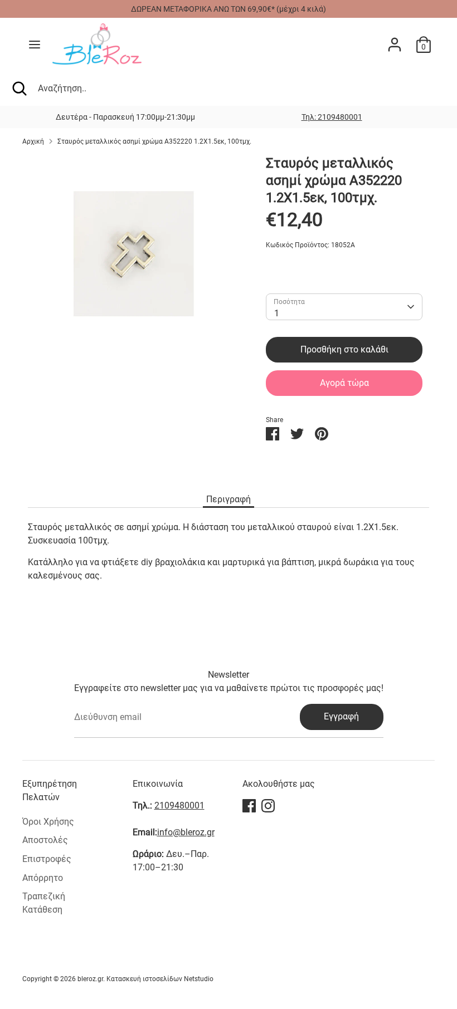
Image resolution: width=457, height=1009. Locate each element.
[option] (332, 117)
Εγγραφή (341, 716)
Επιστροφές (46, 859)
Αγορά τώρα (344, 383)
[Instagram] (268, 805)
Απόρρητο (42, 878)
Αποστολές (45, 840)
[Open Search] (19, 88)
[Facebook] (249, 805)
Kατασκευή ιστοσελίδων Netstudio (159, 979)
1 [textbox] (276, 313)
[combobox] (344, 306)
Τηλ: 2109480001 (332, 116)
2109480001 (179, 805)
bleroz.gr (90, 979)
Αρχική (33, 141)
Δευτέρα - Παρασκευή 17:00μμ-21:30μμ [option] (125, 116)
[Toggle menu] (34, 44)
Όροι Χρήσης (48, 821)
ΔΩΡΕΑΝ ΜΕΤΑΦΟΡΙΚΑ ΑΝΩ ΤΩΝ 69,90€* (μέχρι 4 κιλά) (228, 8)
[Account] (394, 40)
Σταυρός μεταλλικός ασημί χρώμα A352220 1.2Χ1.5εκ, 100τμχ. (154, 141)
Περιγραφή (228, 499)
